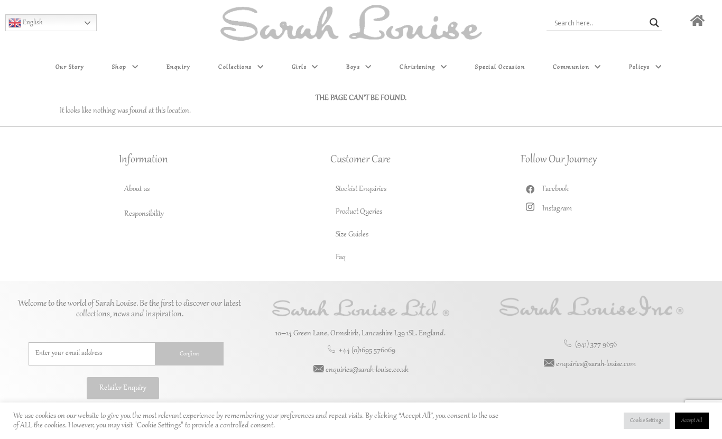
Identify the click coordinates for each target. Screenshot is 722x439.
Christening (418, 67)
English (32, 23)
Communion (571, 67)
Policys (639, 67)
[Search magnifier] (654, 22)
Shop (119, 67)
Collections (235, 67)
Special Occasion (500, 67)
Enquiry (178, 67)
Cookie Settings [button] (646, 420)
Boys (353, 67)
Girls (299, 67)
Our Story (70, 67)
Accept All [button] (691, 420)
